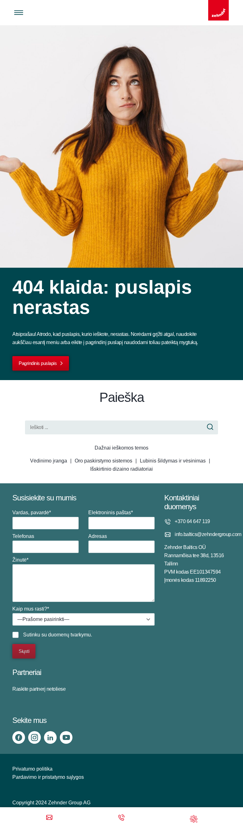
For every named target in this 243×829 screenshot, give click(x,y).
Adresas (97, 536)
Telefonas (23, 536)
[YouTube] (66, 737)
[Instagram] (34, 737)
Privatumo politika (32, 769)
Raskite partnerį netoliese (38, 689)
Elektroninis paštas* (110, 512)
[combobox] (83, 619)
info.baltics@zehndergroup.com (203, 534)
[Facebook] (18, 737)
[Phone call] (121, 818)
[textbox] (83, 619)
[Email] (49, 818)
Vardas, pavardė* (31, 512)
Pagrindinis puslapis (38, 363)
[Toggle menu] (18, 12)
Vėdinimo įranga (48, 460)
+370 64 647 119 (192, 521)
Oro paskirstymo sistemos (103, 460)
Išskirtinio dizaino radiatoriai (121, 469)
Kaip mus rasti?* (40, 614)
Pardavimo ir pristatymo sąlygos (48, 777)
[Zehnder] (218, 10)
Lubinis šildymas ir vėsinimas (173, 460)
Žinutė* (20, 560)
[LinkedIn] (50, 737)
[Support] (193, 818)
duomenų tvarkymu (69, 634)
